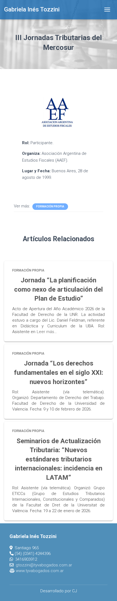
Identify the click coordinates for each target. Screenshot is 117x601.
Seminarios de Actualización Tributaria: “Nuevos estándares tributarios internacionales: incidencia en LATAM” (58, 459)
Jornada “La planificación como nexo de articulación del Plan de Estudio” (58, 289)
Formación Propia (50, 206)
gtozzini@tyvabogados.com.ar (44, 565)
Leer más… (47, 331)
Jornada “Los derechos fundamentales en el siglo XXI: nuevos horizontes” (58, 372)
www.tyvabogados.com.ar (40, 570)
